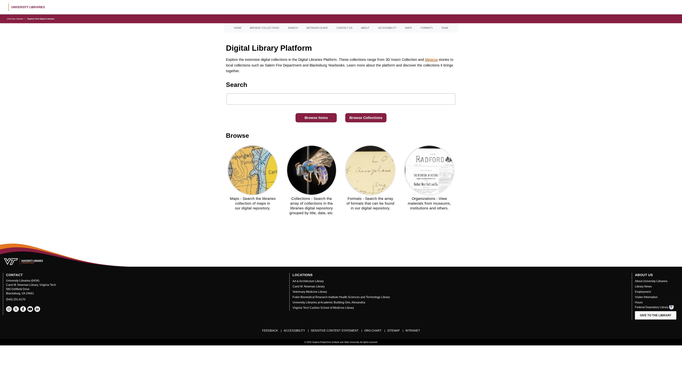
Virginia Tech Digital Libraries (40, 19)
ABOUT (365, 27)
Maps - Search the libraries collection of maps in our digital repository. (253, 203)
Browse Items (316, 118)
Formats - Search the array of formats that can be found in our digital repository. (370, 203)
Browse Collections (365, 118)
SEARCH (293, 27)
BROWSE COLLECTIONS (264, 27)
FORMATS (427, 27)
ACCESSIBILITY (387, 27)
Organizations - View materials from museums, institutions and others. (429, 203)
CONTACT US (344, 27)
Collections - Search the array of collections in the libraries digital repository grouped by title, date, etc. (311, 205)
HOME (237, 27)
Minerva (431, 60)
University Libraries (15, 19)
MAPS (408, 27)
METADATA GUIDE (317, 27)
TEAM (444, 27)
